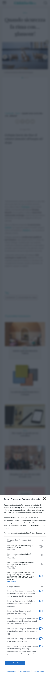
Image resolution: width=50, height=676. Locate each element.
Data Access (25, 671)
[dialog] (25, 585)
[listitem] (25, 540)
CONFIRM (15, 663)
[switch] (41, 546)
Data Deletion (11, 671)
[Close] (45, 499)
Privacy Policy (38, 671)
